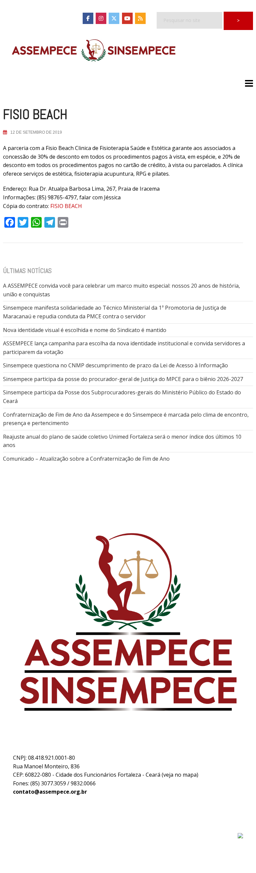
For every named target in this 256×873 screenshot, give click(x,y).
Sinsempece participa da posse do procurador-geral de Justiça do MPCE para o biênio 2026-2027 (123, 379)
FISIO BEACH (66, 206)
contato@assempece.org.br (50, 791)
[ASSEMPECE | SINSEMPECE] (93, 51)
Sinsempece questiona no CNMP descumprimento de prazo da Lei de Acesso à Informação (115, 365)
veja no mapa (180, 774)
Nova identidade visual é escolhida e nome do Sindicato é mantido (84, 330)
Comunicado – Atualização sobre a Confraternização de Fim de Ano (86, 458)
